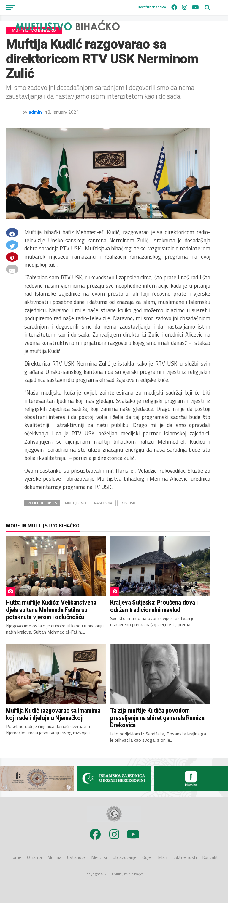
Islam (163, 857)
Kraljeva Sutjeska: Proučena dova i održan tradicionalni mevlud (154, 606)
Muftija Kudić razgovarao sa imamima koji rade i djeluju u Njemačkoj (53, 714)
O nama (34, 857)
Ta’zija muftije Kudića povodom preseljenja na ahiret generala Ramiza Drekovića (157, 717)
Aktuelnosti (185, 857)
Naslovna (103, 503)
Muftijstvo (75, 503)
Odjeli (147, 857)
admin (35, 111)
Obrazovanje (125, 857)
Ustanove (76, 857)
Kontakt (210, 857)
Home (15, 857)
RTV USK (128, 503)
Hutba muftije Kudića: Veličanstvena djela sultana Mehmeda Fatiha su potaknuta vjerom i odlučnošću (51, 609)
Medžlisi (99, 857)
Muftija (54, 857)
